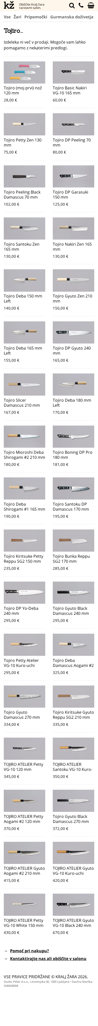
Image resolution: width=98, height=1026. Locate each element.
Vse (7, 17)
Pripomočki (35, 17)
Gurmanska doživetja (71, 17)
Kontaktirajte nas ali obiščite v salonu (48, 958)
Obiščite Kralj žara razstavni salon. (31, 6)
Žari (17, 17)
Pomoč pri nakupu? (29, 951)
